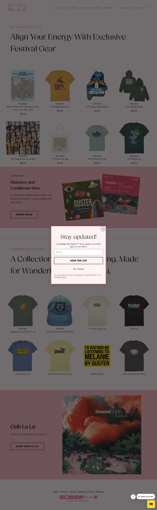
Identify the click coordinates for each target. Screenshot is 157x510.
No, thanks (78, 269)
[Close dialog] (103, 229)
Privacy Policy (61, 277)
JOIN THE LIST (78, 260)
